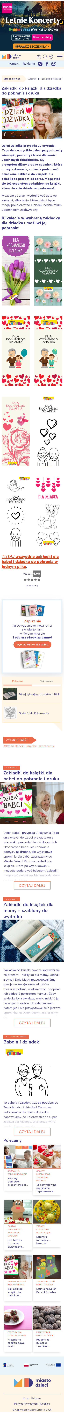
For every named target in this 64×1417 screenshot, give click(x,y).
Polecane (17, 681)
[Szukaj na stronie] (45, 57)
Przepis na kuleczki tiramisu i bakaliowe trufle (46, 1344)
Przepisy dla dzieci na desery (17, 1334)
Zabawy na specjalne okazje (17, 1172)
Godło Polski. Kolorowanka (34, 713)
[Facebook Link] (47, 63)
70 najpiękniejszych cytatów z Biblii (39, 694)
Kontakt (14, 63)
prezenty (48, 746)
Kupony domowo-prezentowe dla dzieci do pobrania (17, 1185)
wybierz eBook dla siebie (32, 644)
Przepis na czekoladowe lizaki (16, 1343)
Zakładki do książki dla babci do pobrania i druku (18, 1293)
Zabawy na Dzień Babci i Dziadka (17, 1283)
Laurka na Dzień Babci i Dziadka (46, 1290)
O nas (26, 1398)
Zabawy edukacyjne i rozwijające (43, 1229)
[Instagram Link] (40, 63)
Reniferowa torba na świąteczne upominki (15, 1244)
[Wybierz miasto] (52, 57)
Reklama (29, 63)
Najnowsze (46, 681)
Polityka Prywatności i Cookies (32, 1403)
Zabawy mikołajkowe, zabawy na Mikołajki (43, 1176)
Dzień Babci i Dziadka (21, 746)
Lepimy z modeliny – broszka (43, 1240)
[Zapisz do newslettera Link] (53, 63)
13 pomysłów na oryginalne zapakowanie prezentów (46, 1189)
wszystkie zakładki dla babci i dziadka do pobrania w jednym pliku (30, 561)
